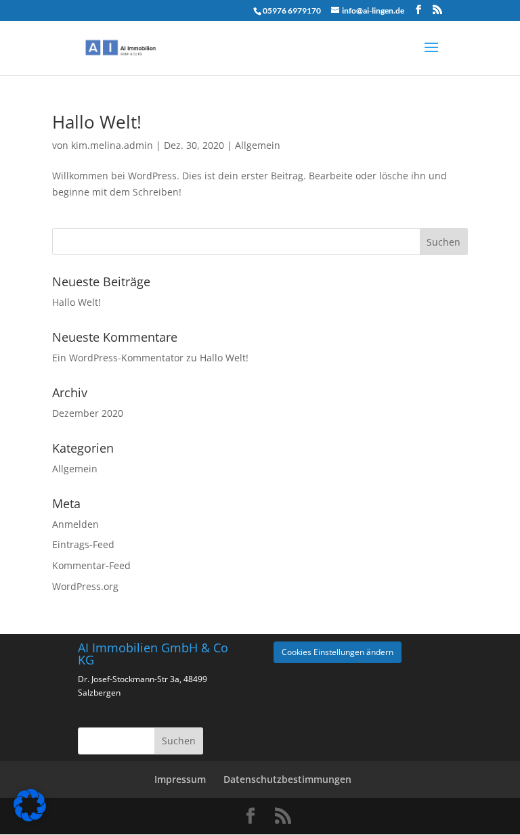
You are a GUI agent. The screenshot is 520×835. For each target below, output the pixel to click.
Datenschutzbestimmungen (287, 779)
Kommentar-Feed (91, 565)
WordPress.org (85, 586)
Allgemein (257, 145)
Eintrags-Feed (83, 544)
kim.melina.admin (112, 145)
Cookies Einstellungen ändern (337, 652)
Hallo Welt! (97, 122)
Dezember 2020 (87, 413)
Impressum (180, 779)
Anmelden (75, 524)
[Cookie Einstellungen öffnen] (30, 817)
